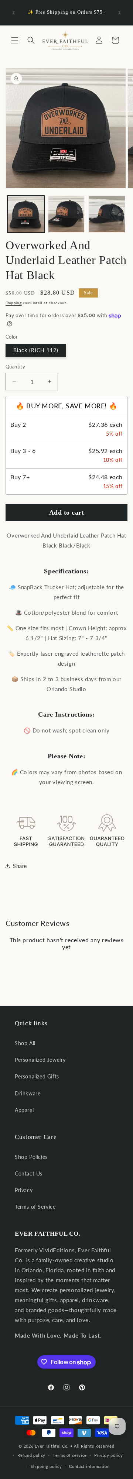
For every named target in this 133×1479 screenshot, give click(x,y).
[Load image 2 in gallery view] (66, 214)
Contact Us (28, 1173)
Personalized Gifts (37, 1076)
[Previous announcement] (14, 12)
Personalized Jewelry (40, 1060)
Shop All (25, 1043)
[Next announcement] (119, 12)
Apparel (24, 1110)
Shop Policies (31, 1157)
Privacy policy (108, 1455)
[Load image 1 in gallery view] (25, 214)
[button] (15, 40)
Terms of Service (35, 1207)
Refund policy (31, 1455)
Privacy (24, 1190)
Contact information (89, 1466)
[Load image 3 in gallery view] (106, 214)
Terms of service (70, 1455)
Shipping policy (46, 1466)
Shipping (14, 303)
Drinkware (27, 1093)
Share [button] (20, 866)
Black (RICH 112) (35, 350)
